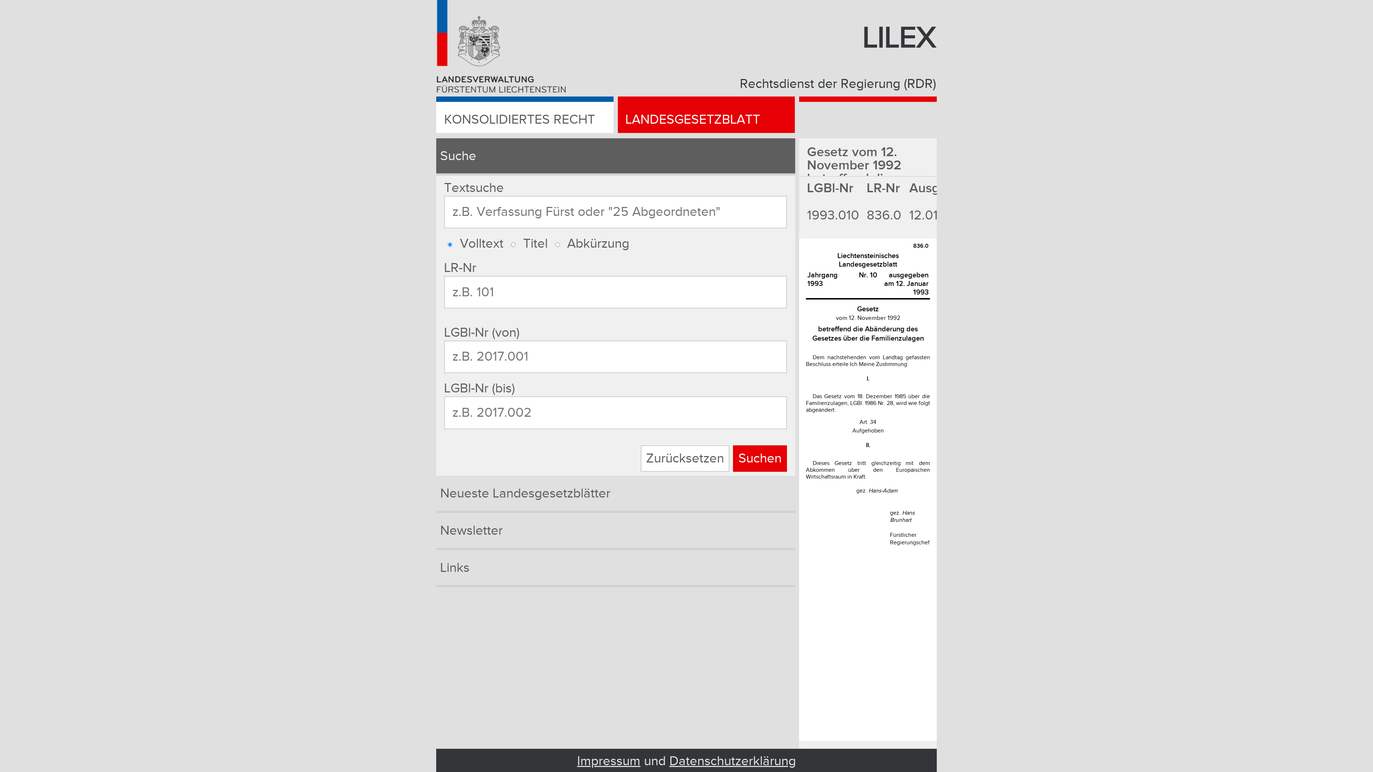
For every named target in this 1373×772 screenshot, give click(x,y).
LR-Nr (460, 268)
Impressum (608, 761)
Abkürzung (598, 244)
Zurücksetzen (685, 458)
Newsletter (471, 531)
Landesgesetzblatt (692, 120)
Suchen (760, 458)
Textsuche (474, 188)
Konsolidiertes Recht (519, 120)
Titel (535, 244)
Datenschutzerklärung (732, 761)
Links (454, 568)
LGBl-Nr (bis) (479, 388)
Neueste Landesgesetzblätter (525, 493)
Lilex (899, 38)
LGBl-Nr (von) (482, 333)
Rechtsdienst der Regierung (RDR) (838, 84)
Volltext (481, 244)
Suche (458, 156)
